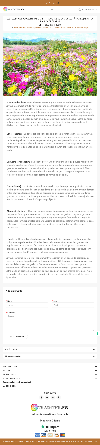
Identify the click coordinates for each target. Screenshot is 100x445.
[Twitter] (47, 397)
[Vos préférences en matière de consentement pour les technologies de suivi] (97, 333)
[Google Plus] (53, 397)
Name (9, 301)
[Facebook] (41, 397)
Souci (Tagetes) (14, 134)
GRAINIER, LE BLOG (53, 25)
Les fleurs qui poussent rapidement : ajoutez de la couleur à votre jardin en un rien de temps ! (51, 27)
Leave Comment (17, 336)
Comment (11, 312)
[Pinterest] (58, 397)
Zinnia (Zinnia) (14, 186)
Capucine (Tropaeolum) (18, 161)
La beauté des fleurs (16, 102)
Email (56, 301)
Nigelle (10, 239)
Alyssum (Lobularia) (16, 211)
